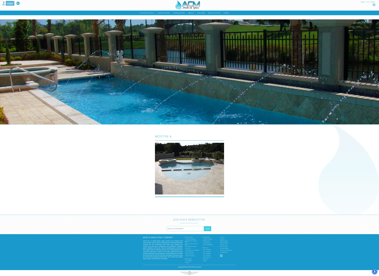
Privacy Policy (224, 248)
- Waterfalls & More (191, 246)
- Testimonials (206, 257)
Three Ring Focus (189, 273)
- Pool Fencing (189, 254)
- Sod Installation (207, 244)
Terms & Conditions (226, 250)
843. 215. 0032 (368, 2)
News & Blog (224, 243)
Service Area (224, 246)
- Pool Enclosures (190, 256)
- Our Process (206, 251)
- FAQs (204, 261)
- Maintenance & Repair (192, 250)
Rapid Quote (214, 13)
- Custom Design (207, 239)
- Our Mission (206, 253)
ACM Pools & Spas (196, 267)
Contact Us (223, 244)
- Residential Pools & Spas (191, 241)
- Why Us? (205, 259)
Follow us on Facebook (374, 5)
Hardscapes (179, 13)
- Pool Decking (189, 252)
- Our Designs (206, 249)
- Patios (187, 262)
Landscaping (163, 13)
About (191, 13)
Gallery (201, 13)
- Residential (206, 241)
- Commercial (206, 243)
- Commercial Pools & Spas (191, 244)
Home (222, 237)
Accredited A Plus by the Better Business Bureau (10, 3)
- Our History (206, 255)
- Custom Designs (190, 239)
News (226, 13)
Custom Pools (146, 13)
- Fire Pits (188, 248)
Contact (143, 17)
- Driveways (188, 261)
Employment (224, 252)
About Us (205, 248)
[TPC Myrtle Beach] (187, 5)
